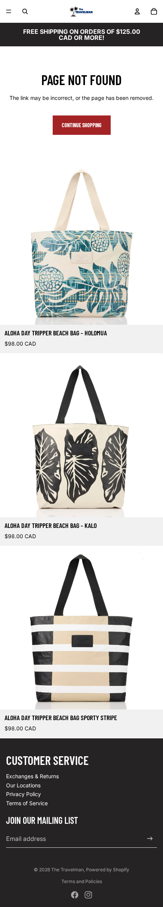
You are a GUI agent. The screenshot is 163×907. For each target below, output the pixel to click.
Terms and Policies (81, 881)
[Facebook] (74, 894)
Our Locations (23, 785)
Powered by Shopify (107, 869)
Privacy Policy (23, 794)
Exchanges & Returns (32, 776)
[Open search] (25, 11)
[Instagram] (88, 894)
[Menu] (8, 11)
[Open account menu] (137, 11)
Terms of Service (27, 803)
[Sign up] (150, 839)
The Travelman (67, 869)
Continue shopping (82, 125)
